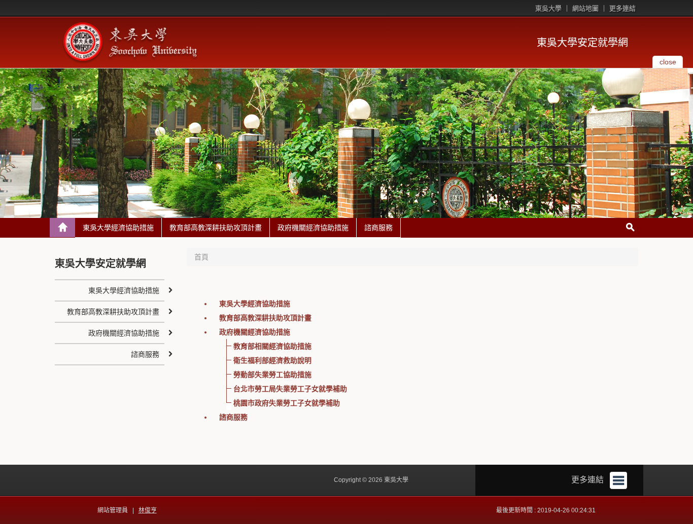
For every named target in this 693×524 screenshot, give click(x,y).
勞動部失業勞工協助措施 (272, 374)
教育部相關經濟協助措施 (272, 346)
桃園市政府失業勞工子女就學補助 (286, 403)
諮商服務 (378, 227)
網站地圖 (585, 8)
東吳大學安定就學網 (582, 42)
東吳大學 (548, 8)
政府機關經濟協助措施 (313, 227)
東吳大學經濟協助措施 (118, 227)
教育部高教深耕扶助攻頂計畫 (215, 227)
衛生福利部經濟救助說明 (272, 360)
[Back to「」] (62, 227)
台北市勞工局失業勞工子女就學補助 (290, 389)
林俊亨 (147, 510)
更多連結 (622, 8)
